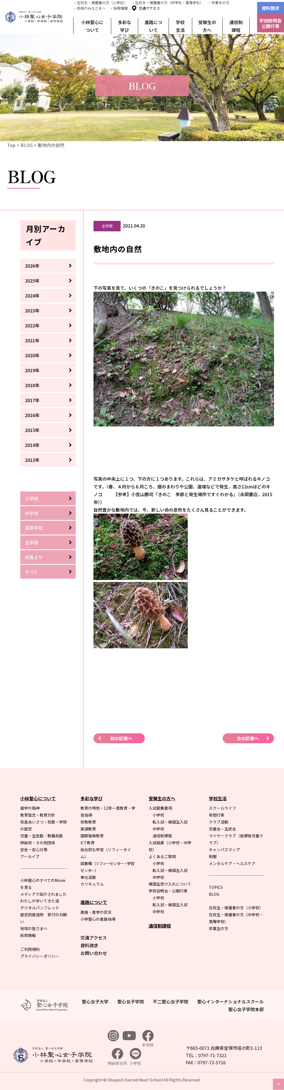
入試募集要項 (160, 808)
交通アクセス (149, 8)
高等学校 (34, 527)
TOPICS (216, 887)
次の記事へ (248, 738)
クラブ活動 (218, 822)
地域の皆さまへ (33, 928)
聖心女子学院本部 (246, 1009)
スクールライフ (222, 808)
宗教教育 (88, 822)
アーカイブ (29, 856)
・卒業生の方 (218, 2)
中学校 (31, 513)
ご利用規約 (30, 949)
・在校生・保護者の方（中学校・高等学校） (167, 2)
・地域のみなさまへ (89, 8)
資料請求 (270, 8)
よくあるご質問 (162, 856)
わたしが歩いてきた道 (39, 900)
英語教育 (88, 829)
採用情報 (28, 935)
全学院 (31, 542)
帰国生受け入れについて (170, 884)
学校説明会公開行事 (270, 23)
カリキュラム (92, 884)
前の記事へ (121, 738)
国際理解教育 (92, 835)
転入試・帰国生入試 (170, 822)
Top (11, 145)
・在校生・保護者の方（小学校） (100, 2)
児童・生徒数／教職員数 (41, 835)
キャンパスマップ (224, 849)
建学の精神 (30, 808)
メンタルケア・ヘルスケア (232, 863)
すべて (31, 571)
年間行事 (216, 815)
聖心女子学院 (130, 1001)
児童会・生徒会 (222, 829)
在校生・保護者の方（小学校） (236, 907)
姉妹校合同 (117, 1063)
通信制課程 (236, 26)
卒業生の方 (218, 928)
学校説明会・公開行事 (168, 891)
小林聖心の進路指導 (97, 919)
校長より (34, 557)
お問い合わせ (93, 953)
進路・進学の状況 (95, 912)
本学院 (148, 1045)
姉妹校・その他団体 (37, 842)
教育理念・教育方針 (37, 815)
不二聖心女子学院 (170, 1001)
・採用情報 (119, 8)
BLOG (27, 145)
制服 (213, 856)
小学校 (31, 498)
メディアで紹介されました (43, 894)
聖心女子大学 (95, 1001)
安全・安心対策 (33, 849)
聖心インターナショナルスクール (230, 1001)
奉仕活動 (88, 877)
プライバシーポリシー (39, 956)
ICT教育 (87, 842)
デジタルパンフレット (39, 907)
